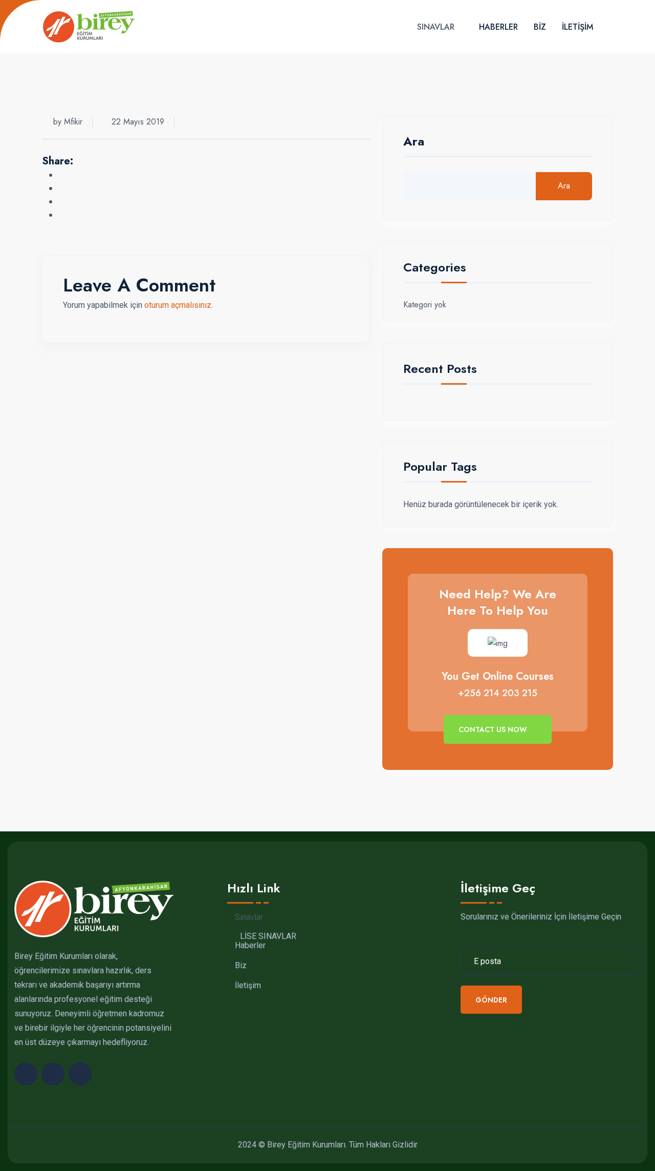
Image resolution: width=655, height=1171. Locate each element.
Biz (540, 27)
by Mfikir (67, 122)
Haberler (498, 27)
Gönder (491, 1000)
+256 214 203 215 (497, 693)
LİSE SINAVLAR (268, 936)
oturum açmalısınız (177, 305)
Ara (413, 142)
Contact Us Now (493, 729)
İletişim (577, 27)
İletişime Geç (498, 888)
